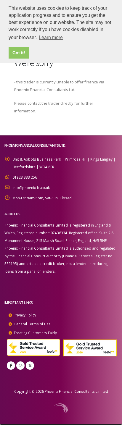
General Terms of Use (32, 323)
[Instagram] (20, 365)
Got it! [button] (18, 52)
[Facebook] (11, 365)
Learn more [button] (51, 37)
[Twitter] (30, 365)
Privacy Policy (25, 315)
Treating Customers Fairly (35, 332)
